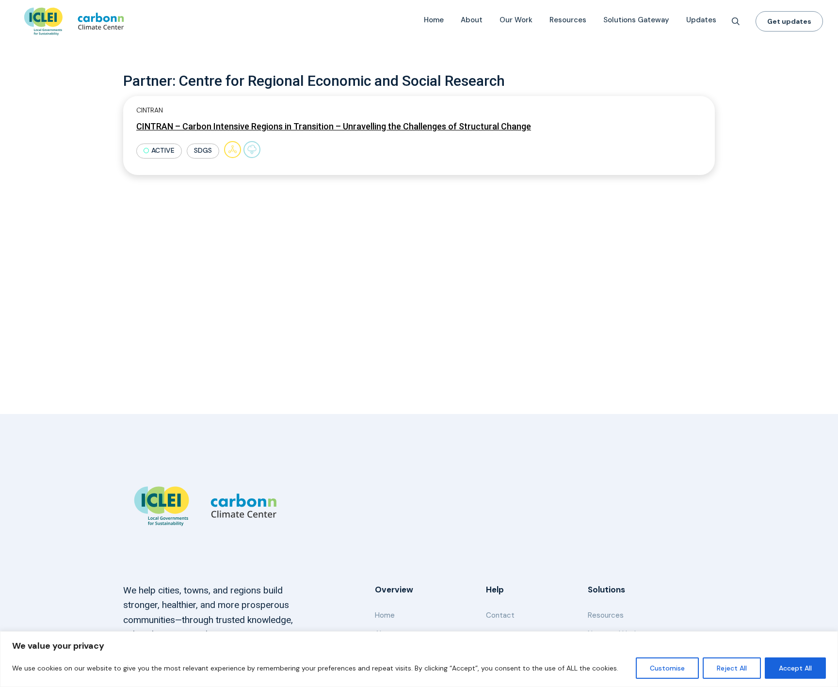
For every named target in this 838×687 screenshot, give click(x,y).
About (472, 20)
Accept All (795, 668)
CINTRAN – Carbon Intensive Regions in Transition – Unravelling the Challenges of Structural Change (333, 126)
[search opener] (735, 21)
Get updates (789, 21)
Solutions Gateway (636, 20)
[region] (419, 659)
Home (434, 20)
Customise (667, 668)
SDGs (203, 150)
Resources (567, 20)
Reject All (732, 668)
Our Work (516, 20)
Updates (701, 20)
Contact (500, 615)
